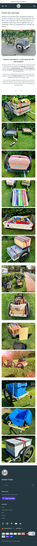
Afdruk (3, 515)
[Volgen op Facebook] (3, 523)
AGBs (3, 507)
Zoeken (3, 518)
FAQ (3, 512)
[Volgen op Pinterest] (11, 523)
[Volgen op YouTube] (16, 523)
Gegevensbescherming (7, 510)
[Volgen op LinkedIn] (20, 523)
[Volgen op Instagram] (7, 523)
